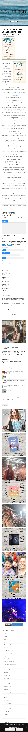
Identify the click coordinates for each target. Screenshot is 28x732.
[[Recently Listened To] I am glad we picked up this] (14, 587)
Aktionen (6, 647)
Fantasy (14, 205)
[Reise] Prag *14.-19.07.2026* (11, 390)
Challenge (6, 667)
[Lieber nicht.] (26, 727)
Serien (5, 714)
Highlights (6, 675)
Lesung (5, 689)
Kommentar (5, 221)
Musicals (5, 694)
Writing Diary (6, 722)
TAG (5, 717)
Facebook (14, 314)
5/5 (4, 642)
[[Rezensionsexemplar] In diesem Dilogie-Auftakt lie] (14, 539)
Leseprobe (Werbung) (17, 102)
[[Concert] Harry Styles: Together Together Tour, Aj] (14, 468)
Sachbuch (3, 206)
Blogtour (5, 658)
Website (4, 258)
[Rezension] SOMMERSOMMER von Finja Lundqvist (15, 385)
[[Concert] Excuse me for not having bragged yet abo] (14, 610)
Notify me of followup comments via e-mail (12, 261)
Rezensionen (7, 205)
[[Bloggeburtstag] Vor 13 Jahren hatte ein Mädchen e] (14, 420)
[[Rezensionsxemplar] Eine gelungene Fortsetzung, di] (14, 491)
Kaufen (10, 102)
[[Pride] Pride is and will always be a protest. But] (14, 563)
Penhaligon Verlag (19, 205)
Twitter (14, 312)
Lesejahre (6, 683)
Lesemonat (6, 686)
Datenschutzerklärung (7, 245)
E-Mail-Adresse (5, 252)
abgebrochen (6, 644)
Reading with (6, 703)
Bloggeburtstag (7, 653)
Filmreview (6, 672)
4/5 (4, 639)
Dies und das (6, 669)
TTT (4, 719)
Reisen (5, 706)
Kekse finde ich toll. (10, 729)
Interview (6, 678)
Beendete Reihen (7, 650)
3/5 (4, 636)
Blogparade (6, 656)
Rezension (24, 205)
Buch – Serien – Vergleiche (9, 664)
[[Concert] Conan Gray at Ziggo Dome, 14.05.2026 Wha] (14, 515)
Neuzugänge (6, 700)
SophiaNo (12, 36)
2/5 (4, 633)
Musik (5, 697)
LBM (5, 681)
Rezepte (5, 711)
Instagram (14, 317)
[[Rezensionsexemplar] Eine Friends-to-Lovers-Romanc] (14, 444)
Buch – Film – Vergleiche (9, 661)
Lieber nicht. (19, 729)
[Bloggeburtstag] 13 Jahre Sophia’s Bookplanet (15, 380)
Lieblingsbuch (7, 692)
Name (3, 249)
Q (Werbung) (17, 95)
